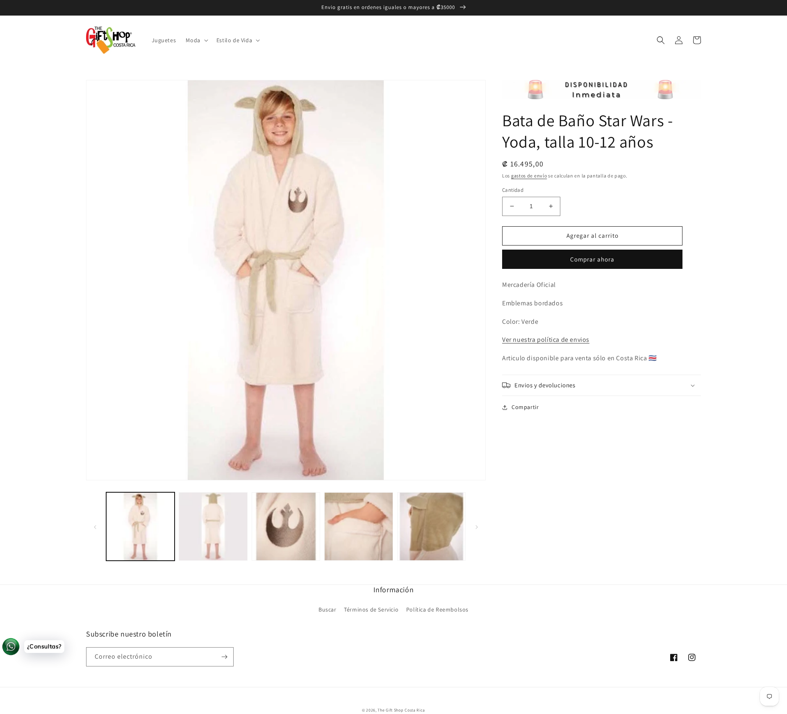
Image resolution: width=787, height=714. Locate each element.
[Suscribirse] (224, 656)
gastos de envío (529, 176)
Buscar (327, 609)
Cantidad (512, 189)
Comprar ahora (592, 259)
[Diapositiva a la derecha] (477, 527)
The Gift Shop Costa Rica (401, 710)
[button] (196, 40)
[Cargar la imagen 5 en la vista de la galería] (431, 526)
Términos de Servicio (371, 609)
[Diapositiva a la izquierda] (95, 527)
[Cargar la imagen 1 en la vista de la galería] (140, 526)
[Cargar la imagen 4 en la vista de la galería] (358, 526)
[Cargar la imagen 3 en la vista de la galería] (286, 526)
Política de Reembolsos (437, 609)
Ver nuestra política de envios (545, 339)
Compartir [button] (525, 407)
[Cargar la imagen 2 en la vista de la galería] (213, 526)
